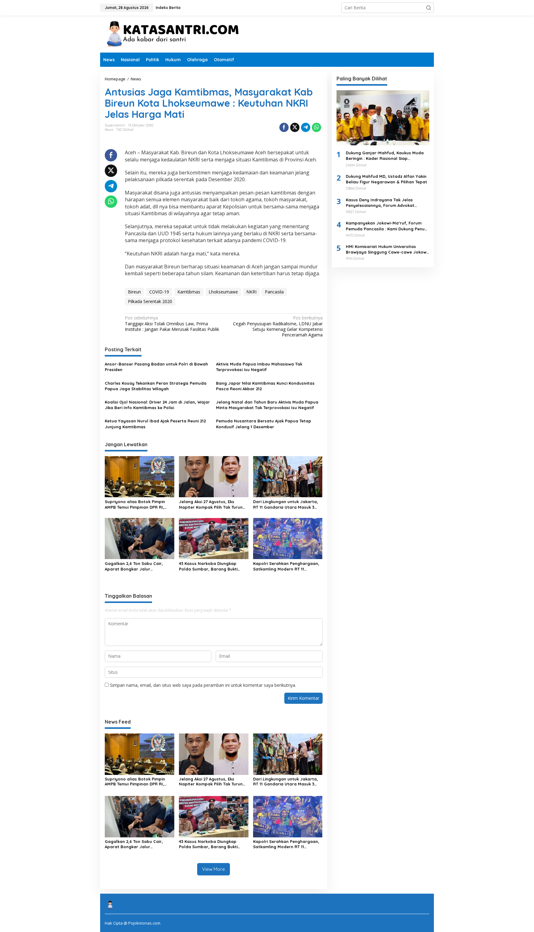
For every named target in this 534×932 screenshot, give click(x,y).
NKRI (251, 292)
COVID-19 (159, 292)
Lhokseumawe (223, 292)
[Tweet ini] (294, 127)
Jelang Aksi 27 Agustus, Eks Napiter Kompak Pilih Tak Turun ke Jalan (211, 504)
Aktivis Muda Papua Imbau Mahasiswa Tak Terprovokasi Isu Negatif (259, 366)
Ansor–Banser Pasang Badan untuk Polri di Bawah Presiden (156, 366)
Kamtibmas (188, 292)
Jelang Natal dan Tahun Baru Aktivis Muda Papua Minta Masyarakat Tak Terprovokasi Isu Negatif (267, 405)
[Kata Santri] (177, 33)
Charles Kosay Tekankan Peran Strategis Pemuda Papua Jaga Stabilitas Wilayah (155, 386)
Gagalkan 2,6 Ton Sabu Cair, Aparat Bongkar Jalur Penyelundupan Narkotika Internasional (134, 566)
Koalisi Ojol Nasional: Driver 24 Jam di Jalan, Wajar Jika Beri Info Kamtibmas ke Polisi (157, 405)
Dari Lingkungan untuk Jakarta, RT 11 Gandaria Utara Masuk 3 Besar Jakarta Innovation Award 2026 (286, 504)
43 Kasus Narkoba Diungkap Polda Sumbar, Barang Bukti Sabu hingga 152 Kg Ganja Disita (212, 566)
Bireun (134, 292)
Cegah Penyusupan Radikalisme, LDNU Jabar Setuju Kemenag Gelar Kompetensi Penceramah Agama (277, 326)
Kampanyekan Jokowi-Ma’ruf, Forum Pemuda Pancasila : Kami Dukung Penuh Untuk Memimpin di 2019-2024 (386, 225)
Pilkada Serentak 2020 (150, 301)
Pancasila (274, 292)
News (109, 129)
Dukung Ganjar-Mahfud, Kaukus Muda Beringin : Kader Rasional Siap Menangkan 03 (385, 155)
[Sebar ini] (284, 127)
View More (213, 869)
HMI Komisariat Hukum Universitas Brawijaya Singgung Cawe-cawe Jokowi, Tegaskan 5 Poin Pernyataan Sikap (387, 249)
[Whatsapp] (316, 127)
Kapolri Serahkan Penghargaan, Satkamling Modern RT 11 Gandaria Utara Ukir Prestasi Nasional (286, 566)
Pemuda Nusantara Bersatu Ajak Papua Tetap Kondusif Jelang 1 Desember (263, 423)
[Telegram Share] (305, 127)
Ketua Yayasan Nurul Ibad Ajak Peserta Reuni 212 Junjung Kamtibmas (155, 423)
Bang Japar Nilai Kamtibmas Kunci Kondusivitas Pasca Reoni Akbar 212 (265, 386)
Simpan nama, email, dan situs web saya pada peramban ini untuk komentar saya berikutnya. (203, 685)
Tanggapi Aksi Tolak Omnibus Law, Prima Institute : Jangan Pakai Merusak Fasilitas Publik (172, 323)
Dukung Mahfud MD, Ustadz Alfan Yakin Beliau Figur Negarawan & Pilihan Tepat (386, 179)
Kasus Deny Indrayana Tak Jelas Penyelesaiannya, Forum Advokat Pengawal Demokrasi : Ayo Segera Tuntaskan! (381, 202)
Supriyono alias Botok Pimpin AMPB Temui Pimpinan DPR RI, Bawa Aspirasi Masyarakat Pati (137, 504)
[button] (428, 7)
